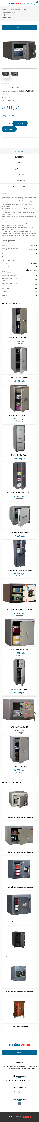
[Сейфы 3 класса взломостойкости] (19, 905)
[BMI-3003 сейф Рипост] (19, 438)
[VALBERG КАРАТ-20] (19, 710)
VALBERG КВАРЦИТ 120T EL (19, 493)
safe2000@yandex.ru (19, 1092)
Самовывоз (19, 174)
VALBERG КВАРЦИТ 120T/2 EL (19, 570)
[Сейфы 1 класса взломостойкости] (19, 835)
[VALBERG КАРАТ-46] (19, 632)
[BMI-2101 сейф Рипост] (19, 361)
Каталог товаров (15, 9)
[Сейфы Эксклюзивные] (19, 1010)
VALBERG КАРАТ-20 (19, 727)
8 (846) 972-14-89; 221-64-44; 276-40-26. (19, 1080)
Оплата (19, 163)
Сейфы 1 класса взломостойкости (12, 14)
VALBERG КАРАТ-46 (19, 649)
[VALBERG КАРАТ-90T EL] (19, 321)
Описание (19, 151)
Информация (19, 180)
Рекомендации (19, 186)
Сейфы (25, 9)
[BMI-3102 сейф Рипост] (19, 672)
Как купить (19, 157)
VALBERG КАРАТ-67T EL (19, 415)
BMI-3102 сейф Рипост (19, 689)
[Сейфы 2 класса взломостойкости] (19, 870)
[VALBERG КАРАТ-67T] (19, 750)
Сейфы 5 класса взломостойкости (19, 992)
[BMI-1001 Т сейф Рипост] (19, 515)
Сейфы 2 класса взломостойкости (19, 887)
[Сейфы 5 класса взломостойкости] (19, 975)
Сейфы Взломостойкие (9, 12)
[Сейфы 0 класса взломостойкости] (19, 800)
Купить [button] (20, 123)
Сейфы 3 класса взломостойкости (19, 922)
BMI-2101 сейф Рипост (19, 377)
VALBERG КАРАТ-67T (19, 767)
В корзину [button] (9, 129)
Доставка (19, 169)
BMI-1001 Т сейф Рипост (19, 532)
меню (18, 27)
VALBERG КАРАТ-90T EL (19, 338)
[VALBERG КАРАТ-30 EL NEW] (19, 593)
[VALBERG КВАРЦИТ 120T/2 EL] (19, 553)
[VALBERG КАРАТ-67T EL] (19, 398)
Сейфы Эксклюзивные (19, 1027)
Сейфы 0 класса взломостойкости (19, 817)
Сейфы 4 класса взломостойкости (19, 957)
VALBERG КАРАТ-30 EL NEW (19, 610)
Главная (4, 9)
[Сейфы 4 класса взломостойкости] (19, 940)
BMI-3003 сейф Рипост (19, 455)
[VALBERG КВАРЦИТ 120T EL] (19, 476)
